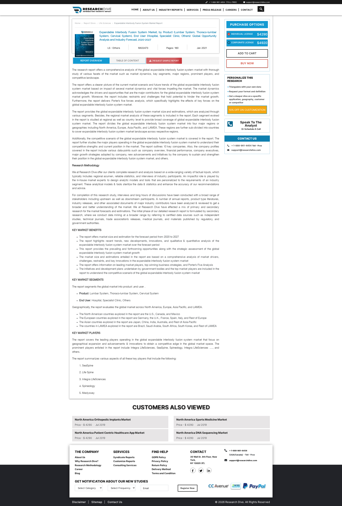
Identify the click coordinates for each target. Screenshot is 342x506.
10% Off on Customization (247, 109)
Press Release (212, 9)
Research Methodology (88, 465)
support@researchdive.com (257, 2)
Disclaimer (79, 502)
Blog (77, 473)
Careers (231, 9)
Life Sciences (105, 23)
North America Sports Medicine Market (201, 419)
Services (193, 9)
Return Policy (159, 465)
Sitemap (96, 502)
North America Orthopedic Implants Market (103, 419)
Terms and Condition (163, 473)
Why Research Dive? (86, 461)
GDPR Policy (159, 457)
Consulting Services (124, 465)
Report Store (89, 23)
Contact (247, 9)
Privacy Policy (160, 461)
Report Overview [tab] (91, 60)
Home (135, 9)
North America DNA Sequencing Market (202, 432)
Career (79, 469)
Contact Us (115, 502)
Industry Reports (171, 9)
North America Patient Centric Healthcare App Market (109, 432)
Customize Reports (124, 461)
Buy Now (247, 63)
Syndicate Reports (123, 457)
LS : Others (114, 47)
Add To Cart (247, 53)
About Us (149, 9)
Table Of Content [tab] (127, 60)
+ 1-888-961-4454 (217, 2)
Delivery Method (161, 469)
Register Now (187, 488)
